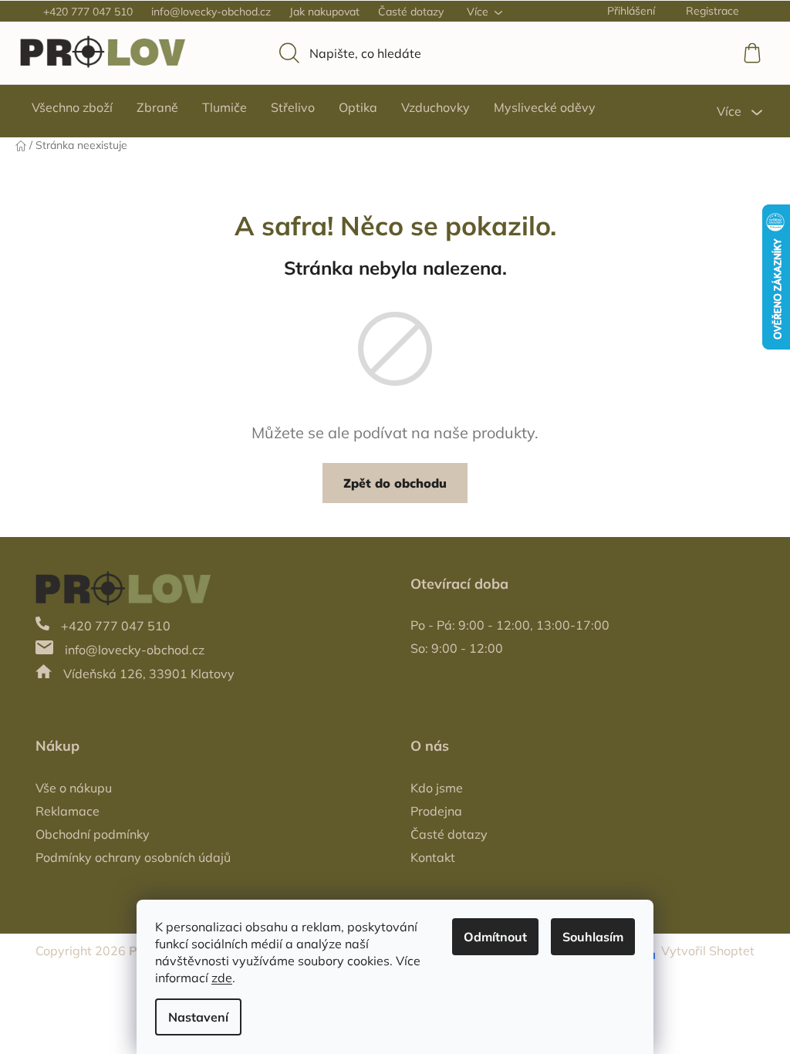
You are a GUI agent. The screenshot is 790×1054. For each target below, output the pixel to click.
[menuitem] (72, 107)
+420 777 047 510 (88, 12)
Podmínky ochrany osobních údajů (133, 857)
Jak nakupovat (324, 12)
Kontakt (432, 857)
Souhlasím (592, 936)
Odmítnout (495, 936)
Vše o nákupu (73, 788)
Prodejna (436, 811)
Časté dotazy (411, 12)
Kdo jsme (436, 788)
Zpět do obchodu (395, 483)
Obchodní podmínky (92, 834)
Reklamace (67, 811)
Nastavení (198, 1017)
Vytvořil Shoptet (708, 950)
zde (221, 977)
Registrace (712, 11)
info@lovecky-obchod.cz (211, 12)
